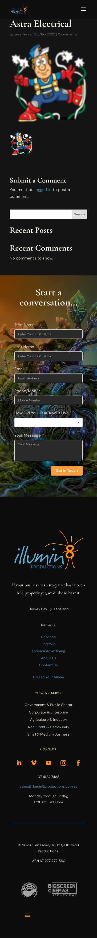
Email (19, 368)
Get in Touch (67, 470)
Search (79, 214)
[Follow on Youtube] (48, 763)
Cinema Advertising (48, 651)
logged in (43, 189)
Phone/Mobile (27, 390)
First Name (24, 324)
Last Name (24, 346)
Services (48, 637)
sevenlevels (23, 34)
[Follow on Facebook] (78, 763)
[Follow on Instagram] (63, 763)
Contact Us (48, 665)
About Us (48, 658)
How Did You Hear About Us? (41, 413)
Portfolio (48, 644)
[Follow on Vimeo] (33, 763)
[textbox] (48, 422)
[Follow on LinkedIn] (18, 763)
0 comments (67, 34)
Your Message (27, 435)
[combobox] (48, 422)
